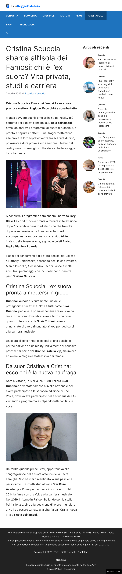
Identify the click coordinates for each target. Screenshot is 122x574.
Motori (65, 15)
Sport (10, 24)
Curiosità (12, 15)
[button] (7, 33)
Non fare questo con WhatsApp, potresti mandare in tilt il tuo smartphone (107, 144)
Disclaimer (69, 569)
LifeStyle (48, 15)
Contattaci (83, 552)
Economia (30, 15)
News (79, 15)
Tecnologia (27, 24)
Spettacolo (96, 15)
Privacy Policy (54, 569)
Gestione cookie (113, 571)
